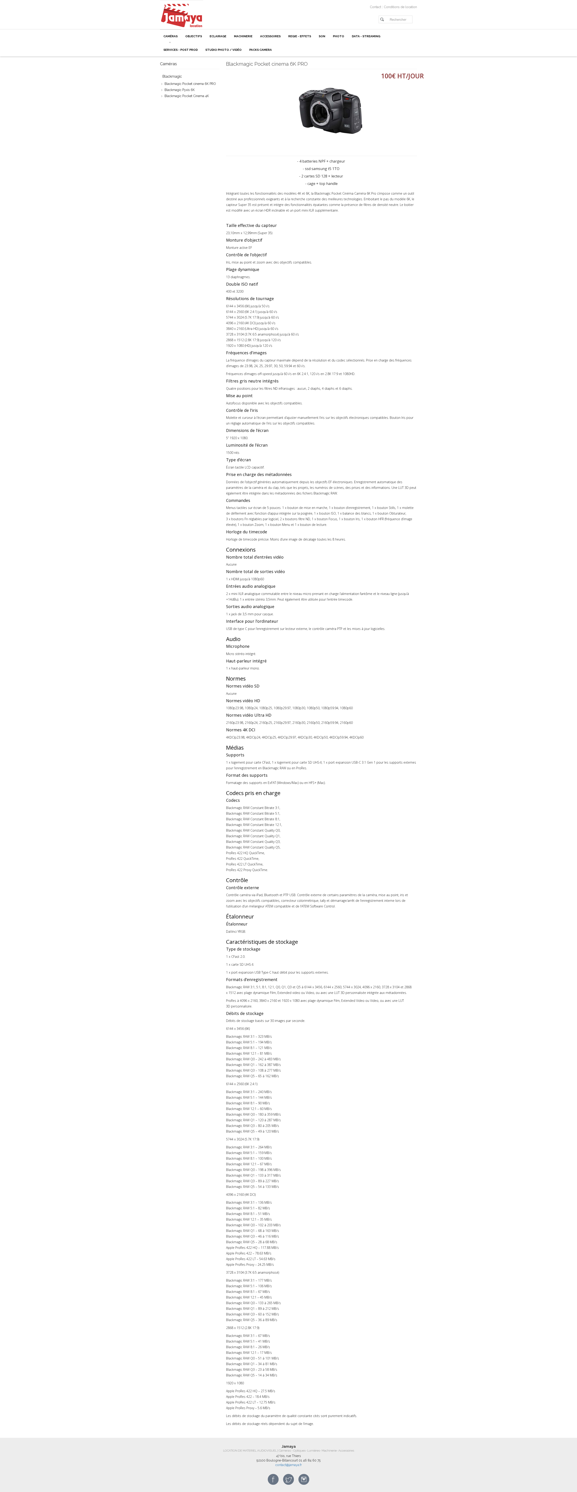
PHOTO (338, 36)
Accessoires (270, 36)
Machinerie (243, 36)
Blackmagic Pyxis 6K (180, 90)
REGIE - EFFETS (299, 36)
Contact (375, 7)
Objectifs (193, 36)
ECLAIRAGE (218, 36)
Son (322, 36)
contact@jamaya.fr (288, 1465)
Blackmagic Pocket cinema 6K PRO (190, 84)
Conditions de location (400, 7)
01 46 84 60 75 (310, 1460)
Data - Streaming (366, 36)
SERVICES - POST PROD (180, 49)
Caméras (170, 36)
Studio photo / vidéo (223, 49)
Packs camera (260, 49)
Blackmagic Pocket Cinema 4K (187, 96)
